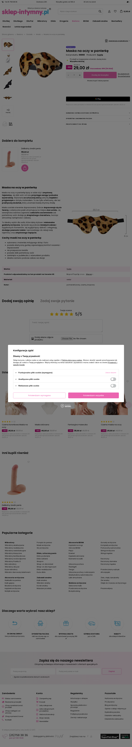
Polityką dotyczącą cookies (71, 360)
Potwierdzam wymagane (39, 395)
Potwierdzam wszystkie (93, 395)
